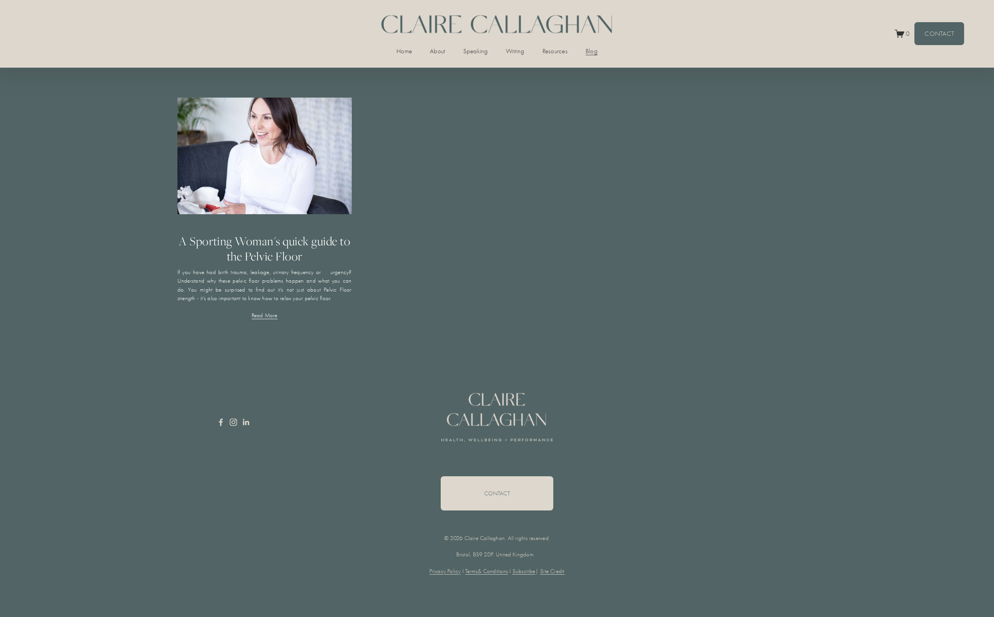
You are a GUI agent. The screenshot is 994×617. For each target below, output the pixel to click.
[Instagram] (233, 422)
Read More (265, 315)
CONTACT (939, 33)
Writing (515, 51)
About (437, 51)
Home (404, 51)
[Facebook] (221, 422)
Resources (555, 51)
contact (497, 493)
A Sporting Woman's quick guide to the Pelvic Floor (264, 248)
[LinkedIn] (246, 422)
